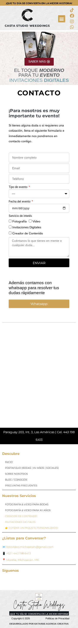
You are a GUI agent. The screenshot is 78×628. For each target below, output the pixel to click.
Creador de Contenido (27, 233)
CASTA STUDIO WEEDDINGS (27, 25)
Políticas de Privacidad (57, 618)
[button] (61, 18)
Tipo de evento (18, 187)
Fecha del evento (20, 201)
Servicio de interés (20, 215)
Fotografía (19, 221)
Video (36, 221)
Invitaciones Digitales (26, 227)
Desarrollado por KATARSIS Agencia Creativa (39, 624)
